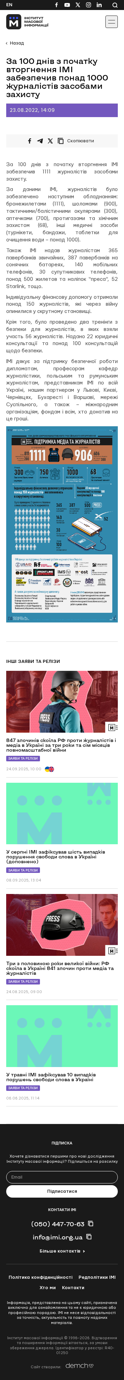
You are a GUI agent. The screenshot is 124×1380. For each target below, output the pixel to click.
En (9, 4)
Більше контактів (60, 1251)
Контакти (73, 1287)
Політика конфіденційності (40, 1277)
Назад (17, 43)
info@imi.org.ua (58, 1237)
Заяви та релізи (23, 758)
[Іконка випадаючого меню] (111, 22)
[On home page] (20, 21)
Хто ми (48, 1287)
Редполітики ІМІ (97, 1277)
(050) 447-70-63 (57, 1224)
